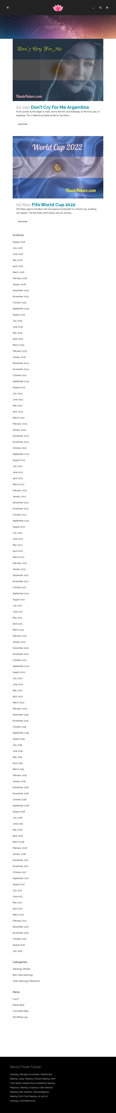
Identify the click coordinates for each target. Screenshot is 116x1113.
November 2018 (21, 793)
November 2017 (20, 866)
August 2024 (19, 387)
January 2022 (19, 569)
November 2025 (21, 296)
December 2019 (20, 714)
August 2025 (19, 314)
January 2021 (19, 642)
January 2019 (19, 781)
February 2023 (20, 490)
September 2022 (21, 521)
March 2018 (18, 842)
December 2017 (20, 860)
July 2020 (18, 678)
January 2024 (19, 430)
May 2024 (17, 405)
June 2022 (18, 539)
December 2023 (21, 436)
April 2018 (18, 836)
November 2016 (21, 933)
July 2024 (17, 393)
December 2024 (21, 363)
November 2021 (20, 581)
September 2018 (21, 805)
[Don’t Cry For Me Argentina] (58, 70)
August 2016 (19, 945)
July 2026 (18, 248)
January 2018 (19, 854)
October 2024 (19, 375)
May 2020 (18, 690)
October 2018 (19, 799)
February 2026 (20, 278)
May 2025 (17, 333)
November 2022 (21, 508)
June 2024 (18, 399)
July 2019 (17, 745)
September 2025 (21, 308)
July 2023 (17, 466)
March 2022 (18, 557)
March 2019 (18, 769)
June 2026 (18, 254)
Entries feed (18, 1005)
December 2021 (20, 575)
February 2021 (20, 636)
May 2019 (17, 757)
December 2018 (21, 787)
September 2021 (21, 593)
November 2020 (21, 654)
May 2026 (18, 260)
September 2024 (21, 381)
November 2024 (21, 369)
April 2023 (18, 478)
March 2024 (18, 418)
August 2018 (19, 811)
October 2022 (19, 514)
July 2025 (17, 321)
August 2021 (19, 599)
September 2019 (21, 733)
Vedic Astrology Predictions (26, 981)
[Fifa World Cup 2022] (58, 167)
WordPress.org (20, 1017)
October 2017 (19, 872)
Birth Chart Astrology (23, 975)
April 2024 (18, 411)
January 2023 (19, 496)
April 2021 (18, 624)
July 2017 (17, 890)
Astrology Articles (21, 969)
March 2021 (18, 630)
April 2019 (18, 763)
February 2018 (20, 848)
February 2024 (20, 424)
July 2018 (17, 817)
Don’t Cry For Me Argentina (60, 107)
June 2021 (18, 611)
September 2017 (21, 878)
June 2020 (18, 684)
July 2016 (17, 951)
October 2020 (20, 660)
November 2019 (20, 721)
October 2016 (19, 939)
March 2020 (18, 702)
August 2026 (19, 242)
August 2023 (19, 460)
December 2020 (21, 648)
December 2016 (21, 927)
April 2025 (18, 339)
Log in (16, 999)
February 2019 (20, 775)
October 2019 (19, 727)
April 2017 (17, 908)
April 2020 (18, 696)
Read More (22, 124)
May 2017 (17, 902)
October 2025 (19, 302)
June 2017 (18, 896)
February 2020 (20, 708)
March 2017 (18, 914)
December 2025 (21, 290)
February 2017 (20, 921)
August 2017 (19, 884)
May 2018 (17, 830)
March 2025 (18, 345)
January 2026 (19, 284)
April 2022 (18, 551)
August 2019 (19, 739)
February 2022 (20, 563)
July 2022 (17, 533)
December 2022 (21, 502)
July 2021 (17, 605)
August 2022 (19, 527)
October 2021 (19, 587)
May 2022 (17, 545)
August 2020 (19, 672)
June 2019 (18, 751)
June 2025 (18, 327)
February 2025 (20, 351)
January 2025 (19, 357)
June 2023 (18, 472)
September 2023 (21, 454)
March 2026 (18, 272)
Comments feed (21, 1011)
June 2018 (18, 824)
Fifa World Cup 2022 (53, 204)
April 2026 (18, 266)
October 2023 (19, 448)
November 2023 (21, 442)
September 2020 (21, 666)
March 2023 (18, 484)
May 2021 (17, 617)
